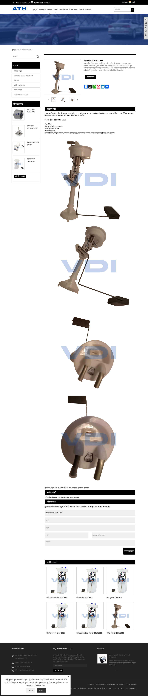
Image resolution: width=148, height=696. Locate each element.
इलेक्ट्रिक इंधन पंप (19, 85)
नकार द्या (30, 690)
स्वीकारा (41, 690)
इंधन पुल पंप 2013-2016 (114, 598)
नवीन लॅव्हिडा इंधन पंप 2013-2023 (57, 598)
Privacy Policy (130, 688)
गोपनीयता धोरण (40, 686)
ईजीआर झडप (18, 71)
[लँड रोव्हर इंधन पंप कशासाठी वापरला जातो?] (102, 659)
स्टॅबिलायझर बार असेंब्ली (21, 95)
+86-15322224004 (26, 662)
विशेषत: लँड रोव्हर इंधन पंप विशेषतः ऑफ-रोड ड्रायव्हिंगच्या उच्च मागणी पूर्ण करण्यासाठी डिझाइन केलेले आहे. (122, 663)
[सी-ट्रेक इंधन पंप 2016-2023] (60, 616)
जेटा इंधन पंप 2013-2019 (84, 598)
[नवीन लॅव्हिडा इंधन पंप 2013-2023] (60, 580)
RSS (115, 688)
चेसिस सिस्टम (18, 90)
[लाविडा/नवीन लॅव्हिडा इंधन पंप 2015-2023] (90, 616)
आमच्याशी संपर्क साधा (85, 9)
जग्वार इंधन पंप (74, 497)
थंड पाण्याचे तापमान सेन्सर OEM (23, 76)
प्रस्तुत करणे (129, 551)
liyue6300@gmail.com (42, 2)
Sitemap (109, 688)
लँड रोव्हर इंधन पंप (63, 497)
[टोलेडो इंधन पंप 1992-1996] (120, 616)
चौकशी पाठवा (73, 9)
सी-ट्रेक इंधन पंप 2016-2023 (55, 633)
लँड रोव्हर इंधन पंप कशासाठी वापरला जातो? (120, 655)
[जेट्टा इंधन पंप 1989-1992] (53, 99)
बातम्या (55, 9)
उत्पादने (49, 9)
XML (121, 688)
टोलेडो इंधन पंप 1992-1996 (115, 633)
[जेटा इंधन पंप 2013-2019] (90, 580)
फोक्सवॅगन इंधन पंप (27, 49)
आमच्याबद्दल (42, 9)
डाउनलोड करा (63, 9)
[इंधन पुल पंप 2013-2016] (120, 580)
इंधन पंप (16, 80)
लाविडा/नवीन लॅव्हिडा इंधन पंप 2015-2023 (89, 633)
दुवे (102, 688)
